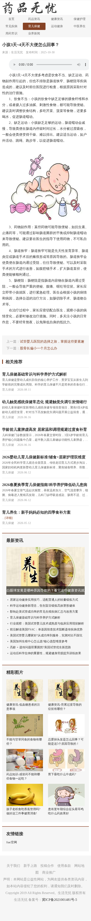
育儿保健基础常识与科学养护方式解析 (34, 374)
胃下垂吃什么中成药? (62, 774)
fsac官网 (11, 842)
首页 (11, 19)
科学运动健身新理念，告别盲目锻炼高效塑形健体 (42, 605)
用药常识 (11, 33)
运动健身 (57, 26)
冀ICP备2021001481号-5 (59, 899)
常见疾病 (11, 26)
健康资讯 (57, 19)
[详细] (9, 518)
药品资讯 (34, 19)
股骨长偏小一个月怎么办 (38, 348)
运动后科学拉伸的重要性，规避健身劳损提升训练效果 (45, 653)
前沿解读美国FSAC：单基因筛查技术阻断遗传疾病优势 (46, 629)
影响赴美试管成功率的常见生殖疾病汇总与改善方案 (44, 611)
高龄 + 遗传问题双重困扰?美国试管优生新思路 (40, 647)
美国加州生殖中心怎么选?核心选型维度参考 (39, 641)
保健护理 (79, 19)
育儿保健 (34, 26)
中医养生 (79, 26)
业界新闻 (34, 33)
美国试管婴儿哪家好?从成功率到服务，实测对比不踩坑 (46, 635)
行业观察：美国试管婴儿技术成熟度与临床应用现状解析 (47, 623)
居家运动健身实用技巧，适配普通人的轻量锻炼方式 (44, 599)
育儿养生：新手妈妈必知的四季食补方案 (36, 512)
